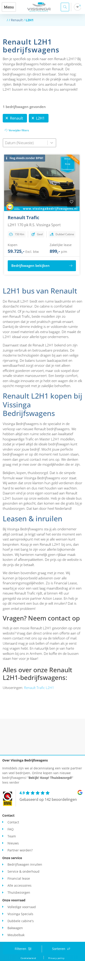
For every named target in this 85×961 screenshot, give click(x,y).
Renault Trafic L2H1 (39, 687)
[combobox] (25, 143)
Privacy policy (56, 958)
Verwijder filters (19, 130)
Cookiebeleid (28, 958)
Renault (17, 20)
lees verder (10, 782)
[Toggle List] (52, 143)
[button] (9, 7)
